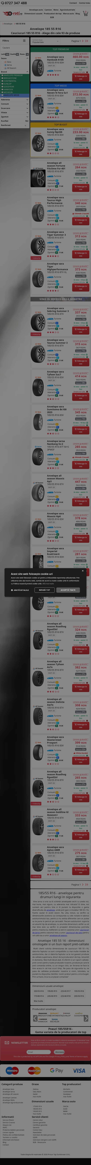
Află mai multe (48, 583)
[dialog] (45, 582)
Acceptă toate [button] (68, 590)
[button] (20, 590)
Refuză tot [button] (44, 590)
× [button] (83, 571)
